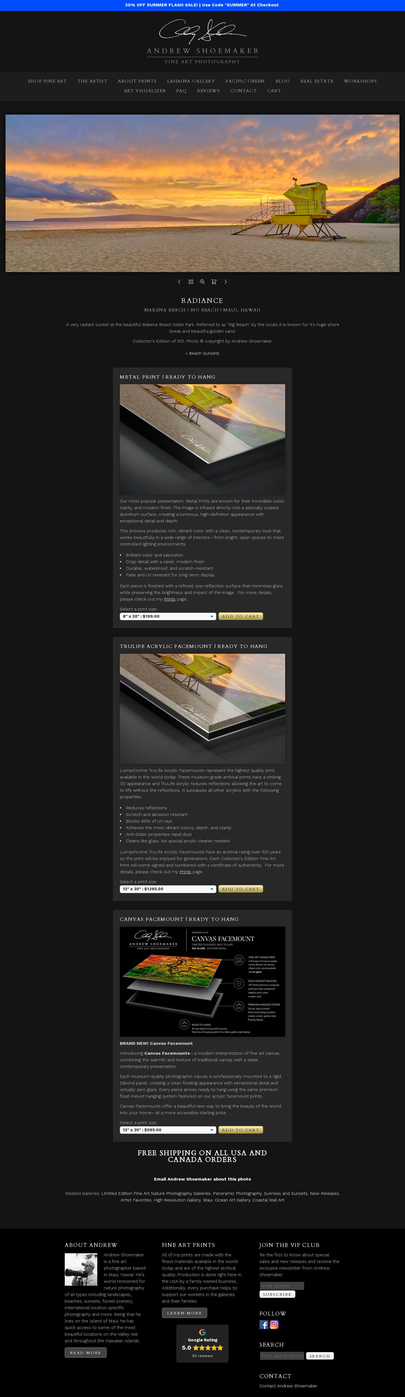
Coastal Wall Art (268, 1200)
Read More (85, 1352)
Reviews (208, 91)
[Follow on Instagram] (274, 1325)
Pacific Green (245, 81)
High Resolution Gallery (177, 1200)
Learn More (184, 1313)
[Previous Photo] (179, 283)
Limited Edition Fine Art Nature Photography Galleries (155, 1193)
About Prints (137, 81)
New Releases (324, 1193)
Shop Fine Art (47, 81)
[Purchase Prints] (214, 283)
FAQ (181, 91)
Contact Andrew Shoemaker (288, 1385)
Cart (274, 91)
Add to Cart (241, 616)
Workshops (360, 81)
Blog (283, 81)
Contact (243, 91)
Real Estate (317, 81)
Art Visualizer (145, 91)
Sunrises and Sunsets (285, 1193)
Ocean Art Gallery (232, 1200)
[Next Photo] (226, 283)
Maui (207, 1200)
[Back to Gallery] (191, 283)
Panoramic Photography (237, 1193)
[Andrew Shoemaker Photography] (202, 60)
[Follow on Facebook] (264, 1325)
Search (320, 1356)
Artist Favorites (136, 1200)
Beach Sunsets (204, 353)
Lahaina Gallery (191, 81)
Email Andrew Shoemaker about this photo (202, 1179)
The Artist (92, 81)
